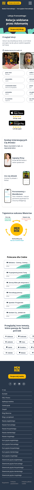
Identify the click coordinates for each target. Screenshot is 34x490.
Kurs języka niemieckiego (10, 452)
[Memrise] (4, 3)
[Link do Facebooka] (10, 383)
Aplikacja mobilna (8, 401)
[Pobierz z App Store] (17, 112)
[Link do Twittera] (14, 383)
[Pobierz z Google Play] (17, 123)
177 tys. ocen (17, 118)
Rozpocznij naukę (14, 3)
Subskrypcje (6, 405)
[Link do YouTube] (19, 383)
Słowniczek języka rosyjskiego (12, 475)
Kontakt (4, 394)
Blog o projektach (8, 417)
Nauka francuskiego (8, 8)
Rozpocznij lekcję (17, 29)
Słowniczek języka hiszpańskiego (13, 467)
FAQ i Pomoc (6, 398)
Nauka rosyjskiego (8, 436)
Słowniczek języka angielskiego (12, 460)
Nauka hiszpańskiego (9, 429)
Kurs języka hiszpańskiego (10, 448)
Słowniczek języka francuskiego (12, 464)
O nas (4, 390)
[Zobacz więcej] (30, 3)
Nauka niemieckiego (8, 433)
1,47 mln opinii (17, 129)
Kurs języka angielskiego (10, 440)
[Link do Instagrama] (23, 383)
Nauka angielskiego (8, 421)
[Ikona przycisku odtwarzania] (11, 60)
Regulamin (5, 482)
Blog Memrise (6, 413)
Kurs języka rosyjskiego (10, 456)
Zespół (4, 409)
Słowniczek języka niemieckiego (12, 471)
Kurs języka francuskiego (25, 8)
